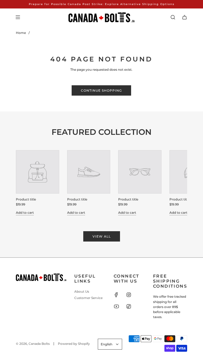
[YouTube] (116, 306)
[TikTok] (129, 306)
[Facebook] (116, 295)
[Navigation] (18, 17)
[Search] (173, 17)
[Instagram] (129, 295)
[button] (25, 183)
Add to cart (25, 213)
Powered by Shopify (74, 344)
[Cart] (184, 17)
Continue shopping (101, 90)
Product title (26, 199)
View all (102, 236)
